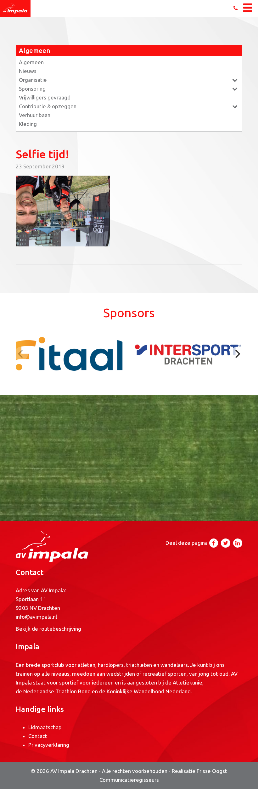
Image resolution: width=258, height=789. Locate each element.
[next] (237, 354)
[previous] (21, 354)
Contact (37, 736)
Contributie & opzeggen (47, 106)
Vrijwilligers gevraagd (44, 97)
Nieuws (27, 71)
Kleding (28, 124)
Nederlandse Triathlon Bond (57, 691)
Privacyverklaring (48, 745)
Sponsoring (32, 89)
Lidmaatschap (45, 727)
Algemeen (31, 62)
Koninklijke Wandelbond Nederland (149, 691)
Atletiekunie (187, 682)
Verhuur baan (34, 115)
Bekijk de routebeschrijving (48, 629)
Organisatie (33, 80)
